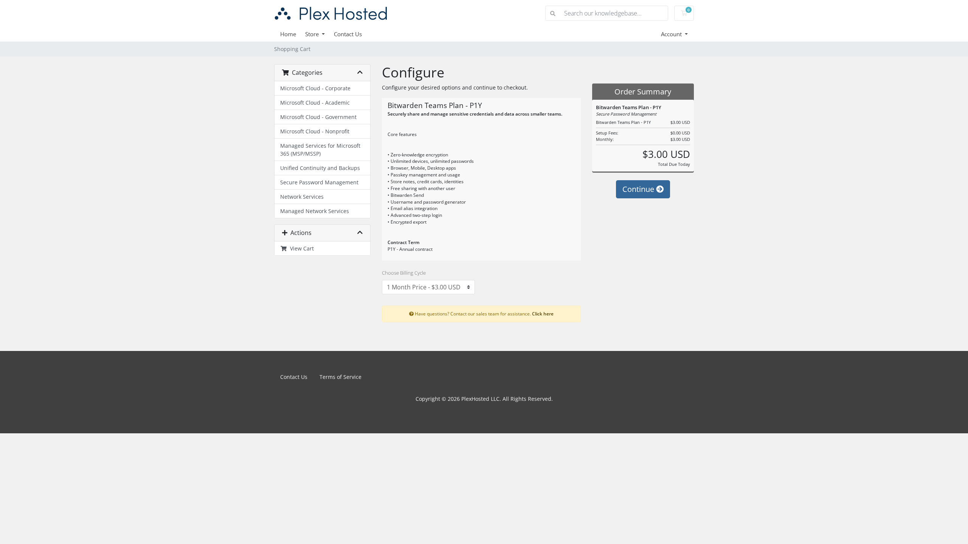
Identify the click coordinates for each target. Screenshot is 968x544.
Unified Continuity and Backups (320, 168)
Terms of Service (340, 376)
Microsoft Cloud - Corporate (315, 88)
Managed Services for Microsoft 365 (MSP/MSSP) (320, 149)
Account (672, 34)
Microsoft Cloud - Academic (315, 102)
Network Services (302, 196)
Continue (639, 189)
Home (288, 34)
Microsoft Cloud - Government (318, 117)
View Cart (300, 248)
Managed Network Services (314, 211)
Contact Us (348, 34)
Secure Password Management (319, 182)
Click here (543, 314)
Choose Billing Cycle (404, 272)
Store (312, 34)
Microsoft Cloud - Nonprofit (314, 131)
